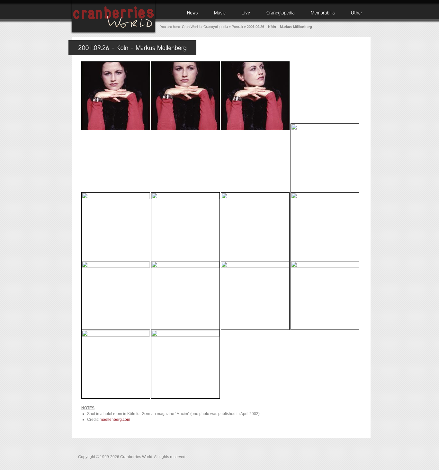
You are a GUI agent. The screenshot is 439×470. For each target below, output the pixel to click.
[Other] (357, 12)
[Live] (246, 12)
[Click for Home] (113, 33)
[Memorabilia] (322, 12)
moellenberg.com (115, 419)
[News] (192, 12)
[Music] (220, 12)
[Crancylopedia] (280, 12)
